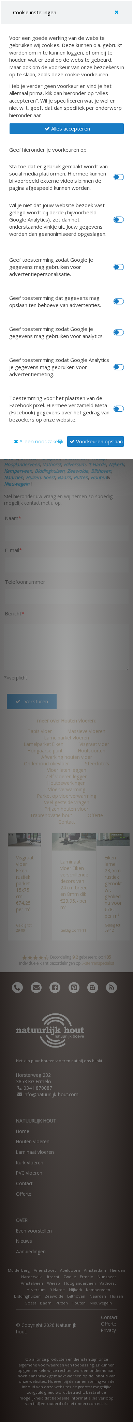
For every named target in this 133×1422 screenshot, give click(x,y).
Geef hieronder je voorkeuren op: (48, 149)
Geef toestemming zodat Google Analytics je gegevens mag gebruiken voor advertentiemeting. (59, 367)
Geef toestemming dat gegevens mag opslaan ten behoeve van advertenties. (55, 301)
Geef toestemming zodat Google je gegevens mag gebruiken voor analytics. (56, 332)
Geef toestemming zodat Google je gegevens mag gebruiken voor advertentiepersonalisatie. (51, 266)
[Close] (116, 12)
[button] (67, 128)
